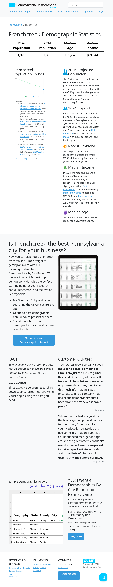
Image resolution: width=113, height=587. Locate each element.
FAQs (100, 11)
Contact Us (63, 567)
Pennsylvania (15, 24)
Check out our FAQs (21, 159)
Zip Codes (88, 11)
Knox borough (85, 196)
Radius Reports (45, 11)
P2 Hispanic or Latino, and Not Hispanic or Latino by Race (33, 106)
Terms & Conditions (42, 564)
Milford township (72, 192)
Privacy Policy (39, 567)
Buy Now (76, 536)
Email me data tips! (69, 575)
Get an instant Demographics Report (34, 340)
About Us (13, 576)
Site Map (37, 570)
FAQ (10, 573)
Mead (66, 136)
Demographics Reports (21, 11)
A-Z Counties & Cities (68, 11)
